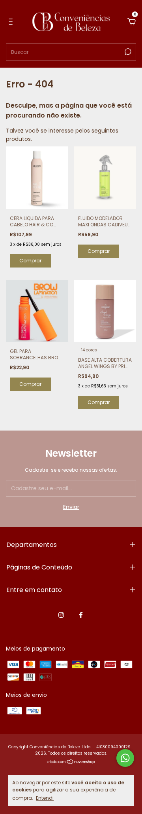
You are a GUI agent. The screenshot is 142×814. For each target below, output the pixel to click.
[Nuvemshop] (71, 763)
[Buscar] (127, 51)
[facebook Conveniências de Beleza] (81, 615)
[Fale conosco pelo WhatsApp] (125, 758)
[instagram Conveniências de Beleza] (61, 615)
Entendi (45, 798)
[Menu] (12, 22)
